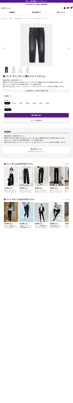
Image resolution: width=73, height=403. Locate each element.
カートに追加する (36, 120)
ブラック (7, 109)
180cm (28, 103)
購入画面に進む (36, 115)
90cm (41, 103)
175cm (21, 103)
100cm (47, 103)
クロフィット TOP (6, 18)
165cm (7, 103)
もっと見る (66, 164)
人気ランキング (60, 12)
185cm (34, 103)
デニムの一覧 (18, 18)
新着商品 (12, 12)
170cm (14, 103)
